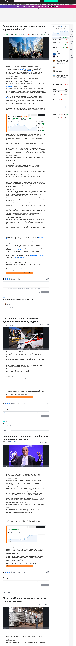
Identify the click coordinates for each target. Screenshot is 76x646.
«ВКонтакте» (21, 242)
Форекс (19, 4)
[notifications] (71, 0)
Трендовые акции (56, 92)
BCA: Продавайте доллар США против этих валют (61, 56)
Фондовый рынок (29, 4)
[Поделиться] (40, 17)
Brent (13, 222)
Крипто (50, 4)
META (7, 82)
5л (16, 106)
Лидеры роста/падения (58, 69)
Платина (54, 29)
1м (11, 106)
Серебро (54, 27)
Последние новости (5, 4)
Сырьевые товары (23, 4)
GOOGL (25, 54)
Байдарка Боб (7, 406)
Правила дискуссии (6, 279)
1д (8, 106)
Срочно (16, 4)
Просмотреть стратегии (25, 101)
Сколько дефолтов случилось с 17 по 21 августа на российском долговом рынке (62, 46)
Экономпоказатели (45, 4)
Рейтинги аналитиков (72, 4)
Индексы (58, 11)
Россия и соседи (39, 4)
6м (13, 106)
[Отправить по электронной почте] (22, 264)
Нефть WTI (54, 24)
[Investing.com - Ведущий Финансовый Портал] (6, 1)
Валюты (54, 11)
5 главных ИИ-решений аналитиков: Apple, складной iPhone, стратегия (62, 41)
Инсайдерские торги (65, 4)
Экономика (34, 4)
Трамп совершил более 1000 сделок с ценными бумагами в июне (62, 61)
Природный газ (55, 32)
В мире (53, 4)
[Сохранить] (42, 17)
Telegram (15, 242)
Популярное (12, 4)
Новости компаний (58, 4)
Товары (62, 11)
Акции (66, 11)
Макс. (19, 106)
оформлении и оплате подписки (37, 240)
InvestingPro (19, 234)
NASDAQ (21, 54)
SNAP (41, 161)
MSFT (29, 55)
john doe (8, 288)
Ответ (5, 286)
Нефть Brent (55, 22)
